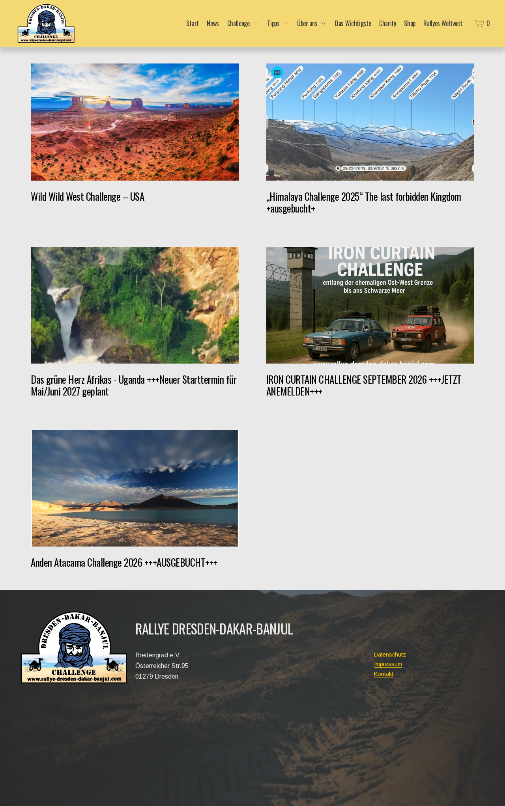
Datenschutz (390, 654)
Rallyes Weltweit (442, 23)
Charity (387, 23)
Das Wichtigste (353, 23)
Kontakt (383, 674)
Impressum (388, 664)
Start (192, 23)
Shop (409, 23)
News (213, 23)
